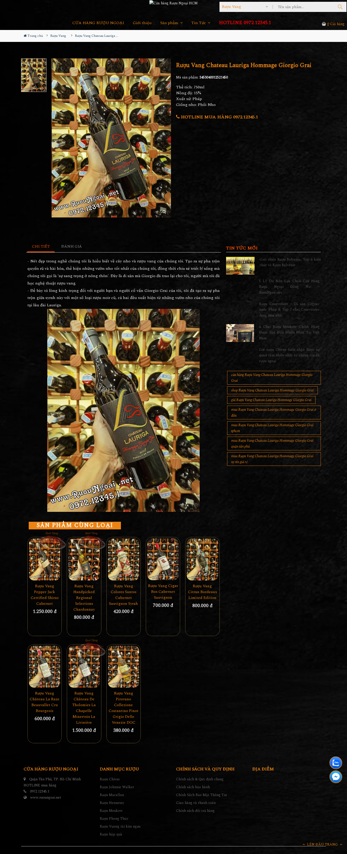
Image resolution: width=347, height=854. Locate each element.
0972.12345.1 (39, 791)
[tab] (41, 247)
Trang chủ (35, 35)
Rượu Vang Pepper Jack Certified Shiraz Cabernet (45, 595)
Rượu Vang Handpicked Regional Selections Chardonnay (84, 597)
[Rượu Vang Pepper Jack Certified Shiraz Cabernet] (44, 559)
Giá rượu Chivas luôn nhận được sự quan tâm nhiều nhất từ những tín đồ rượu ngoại (289, 355)
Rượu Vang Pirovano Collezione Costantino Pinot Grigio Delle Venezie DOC (123, 707)
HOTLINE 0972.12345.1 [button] (245, 23)
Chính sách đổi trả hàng (195, 810)
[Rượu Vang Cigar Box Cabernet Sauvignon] (163, 559)
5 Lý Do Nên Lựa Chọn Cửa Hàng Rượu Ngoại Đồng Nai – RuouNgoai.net (289, 286)
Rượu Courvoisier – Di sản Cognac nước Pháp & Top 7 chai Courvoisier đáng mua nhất (289, 309)
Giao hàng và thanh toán (196, 802)
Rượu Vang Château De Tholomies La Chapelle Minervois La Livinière (84, 707)
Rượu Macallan (112, 795)
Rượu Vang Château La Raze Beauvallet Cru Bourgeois (44, 702)
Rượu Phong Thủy (114, 818)
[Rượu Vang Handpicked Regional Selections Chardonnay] (84, 559)
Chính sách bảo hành (193, 787)
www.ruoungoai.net (45, 797)
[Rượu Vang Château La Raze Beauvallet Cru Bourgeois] (44, 666)
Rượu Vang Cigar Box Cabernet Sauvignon (163, 591)
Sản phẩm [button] (169, 23)
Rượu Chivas (110, 779)
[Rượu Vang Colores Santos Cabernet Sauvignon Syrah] (123, 559)
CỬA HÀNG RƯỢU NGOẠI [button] (98, 23)
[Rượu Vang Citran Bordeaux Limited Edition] (202, 559)
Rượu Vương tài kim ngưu (120, 826)
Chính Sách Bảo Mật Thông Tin (201, 795)
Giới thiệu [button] (142, 23)
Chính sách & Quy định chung (200, 779)
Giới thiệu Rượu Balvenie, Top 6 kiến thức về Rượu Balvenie (290, 262)
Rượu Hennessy (112, 802)
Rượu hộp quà (111, 834)
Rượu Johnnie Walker (117, 787)
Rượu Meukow (111, 810)
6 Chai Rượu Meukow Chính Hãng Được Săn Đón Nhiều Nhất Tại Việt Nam (289, 332)
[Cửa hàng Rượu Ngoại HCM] (173, 3)
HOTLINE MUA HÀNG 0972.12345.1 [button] (219, 117)
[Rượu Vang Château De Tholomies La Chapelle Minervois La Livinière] (84, 667)
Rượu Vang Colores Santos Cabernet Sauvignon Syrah (123, 595)
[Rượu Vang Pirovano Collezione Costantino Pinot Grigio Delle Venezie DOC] (123, 666)
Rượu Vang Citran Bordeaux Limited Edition (202, 592)
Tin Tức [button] (199, 23)
